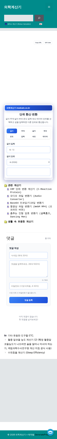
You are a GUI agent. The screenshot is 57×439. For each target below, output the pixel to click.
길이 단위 (11, 156)
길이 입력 (11, 144)
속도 (34, 136)
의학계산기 (12, 7)
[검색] (39, 18)
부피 (45, 131)
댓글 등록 (28, 300)
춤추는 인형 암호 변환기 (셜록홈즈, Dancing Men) (30, 215)
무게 (23, 131)
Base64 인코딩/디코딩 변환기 (27, 203)
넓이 (34, 131)
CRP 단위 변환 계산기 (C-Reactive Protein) (31, 191)
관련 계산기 (14, 185)
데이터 (45, 136)
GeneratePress (42, 434)
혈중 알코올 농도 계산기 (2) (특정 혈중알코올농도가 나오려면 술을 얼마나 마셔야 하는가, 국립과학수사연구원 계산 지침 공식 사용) (28, 344)
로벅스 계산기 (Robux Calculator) (19, 24)
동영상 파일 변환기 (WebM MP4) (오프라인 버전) (31, 208)
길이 (11, 131)
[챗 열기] (50, 432)
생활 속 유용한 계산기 (20, 221)
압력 (23, 136)
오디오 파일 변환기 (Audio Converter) (26, 198)
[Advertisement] (28, 74)
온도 (11, 136)
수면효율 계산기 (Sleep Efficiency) (26, 352)
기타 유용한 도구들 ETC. (21, 335)
